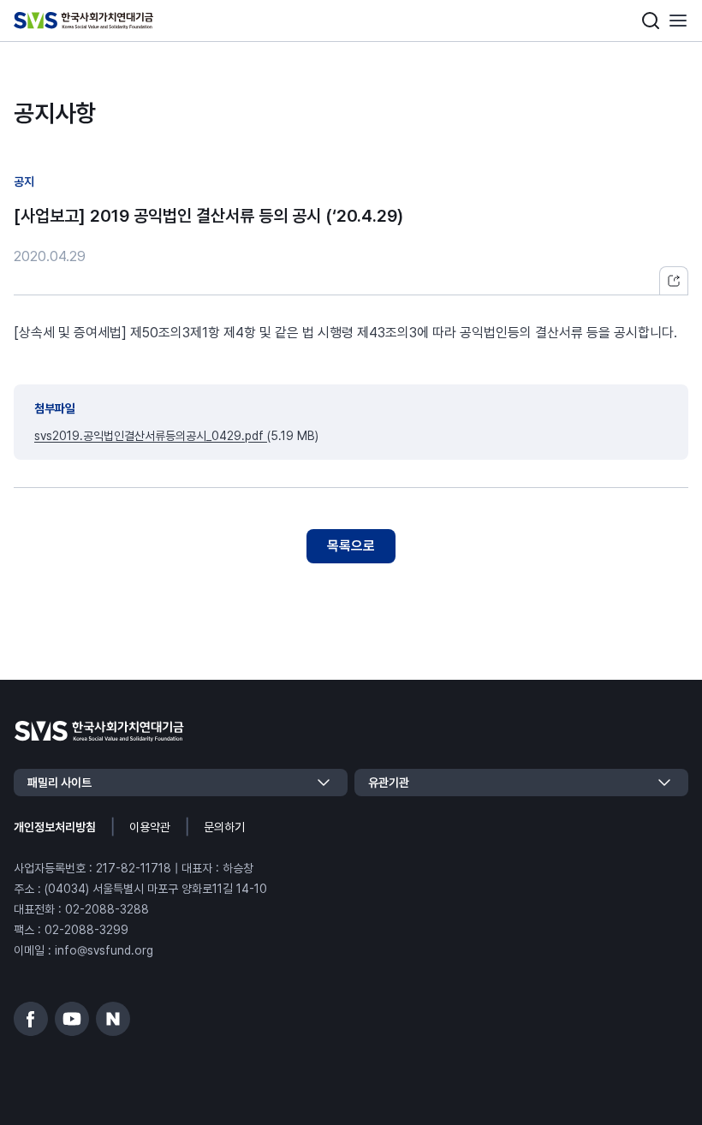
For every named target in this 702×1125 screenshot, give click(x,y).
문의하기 (224, 827)
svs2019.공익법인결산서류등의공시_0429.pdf (150, 436)
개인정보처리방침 (55, 827)
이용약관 (149, 827)
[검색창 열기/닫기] (650, 20)
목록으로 (351, 546)
